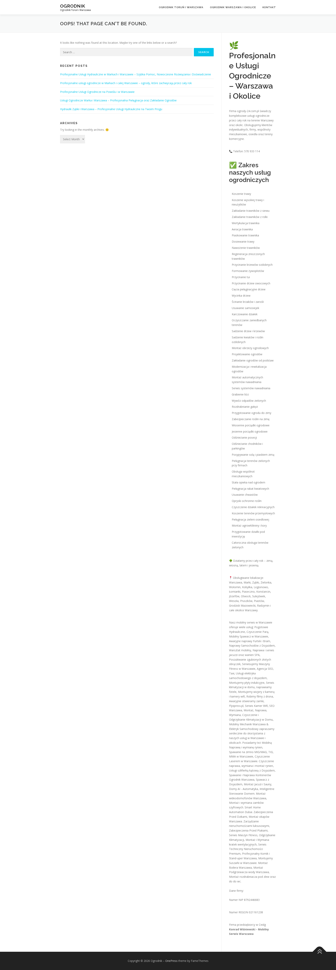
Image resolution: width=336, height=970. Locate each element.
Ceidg (262, 924)
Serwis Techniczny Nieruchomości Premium (247, 849)
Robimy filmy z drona (259, 696)
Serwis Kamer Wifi (256, 706)
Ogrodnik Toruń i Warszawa (181, 7)
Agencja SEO (265, 668)
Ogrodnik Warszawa (241, 779)
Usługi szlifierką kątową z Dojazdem (252, 770)
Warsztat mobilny (240, 650)
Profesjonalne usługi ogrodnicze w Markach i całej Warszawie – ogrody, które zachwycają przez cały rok (126, 83)
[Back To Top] (319, 952)
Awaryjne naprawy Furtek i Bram (249, 641)
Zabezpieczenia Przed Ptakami (248, 830)
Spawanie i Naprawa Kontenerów (250, 775)
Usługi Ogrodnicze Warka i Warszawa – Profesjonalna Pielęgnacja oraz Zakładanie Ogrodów (118, 100)
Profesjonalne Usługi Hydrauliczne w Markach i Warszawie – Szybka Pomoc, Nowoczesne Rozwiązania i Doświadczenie (135, 74)
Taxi (231, 673)
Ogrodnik (72, 6)
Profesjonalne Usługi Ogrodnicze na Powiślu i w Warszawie (97, 92)
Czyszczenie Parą (257, 632)
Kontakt (269, 7)
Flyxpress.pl (236, 706)
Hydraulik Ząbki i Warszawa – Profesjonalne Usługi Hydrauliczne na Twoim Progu (111, 109)
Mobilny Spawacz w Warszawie (248, 636)
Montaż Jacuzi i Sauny (257, 784)
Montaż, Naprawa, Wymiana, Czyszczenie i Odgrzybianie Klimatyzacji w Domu (251, 714)
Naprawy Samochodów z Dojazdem (252, 645)
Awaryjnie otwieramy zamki (246, 701)
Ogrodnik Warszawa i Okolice (233, 7)
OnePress (171, 961)
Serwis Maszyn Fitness (243, 835)
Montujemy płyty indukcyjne (246, 682)
